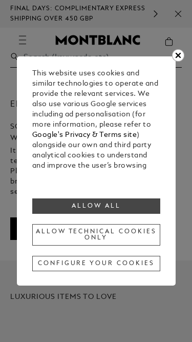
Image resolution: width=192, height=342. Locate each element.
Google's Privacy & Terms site (84, 135)
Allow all (96, 206)
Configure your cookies (96, 263)
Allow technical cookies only (96, 235)
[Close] (178, 55)
